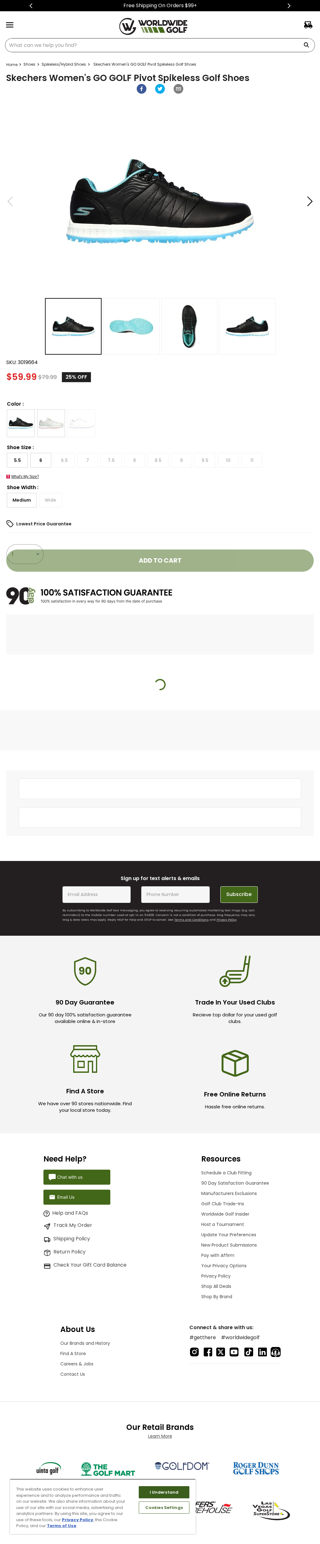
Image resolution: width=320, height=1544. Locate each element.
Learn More (160, 1436)
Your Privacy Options (224, 1266)
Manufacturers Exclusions (229, 1193)
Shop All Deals (216, 1286)
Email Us (65, 1197)
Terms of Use (61, 1526)
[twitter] (160, 89)
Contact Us (72, 1374)
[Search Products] (309, 45)
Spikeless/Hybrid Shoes (64, 64)
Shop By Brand (216, 1296)
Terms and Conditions (191, 920)
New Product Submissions (229, 1245)
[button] (21, 423)
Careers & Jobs (76, 1364)
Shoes (29, 64)
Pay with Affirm (217, 1255)
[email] (178, 89)
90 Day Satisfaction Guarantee (235, 1183)
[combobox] (160, 45)
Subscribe (239, 894)
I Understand (164, 1492)
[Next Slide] (289, 5)
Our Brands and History (85, 1343)
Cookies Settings (164, 1508)
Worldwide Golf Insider (225, 1214)
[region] (103, 1506)
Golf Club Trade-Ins (222, 1204)
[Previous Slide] (31, 5)
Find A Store (73, 1353)
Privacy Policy (227, 920)
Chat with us (69, 1177)
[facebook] (142, 89)
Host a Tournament (222, 1224)
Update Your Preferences (228, 1235)
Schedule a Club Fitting (226, 1173)
